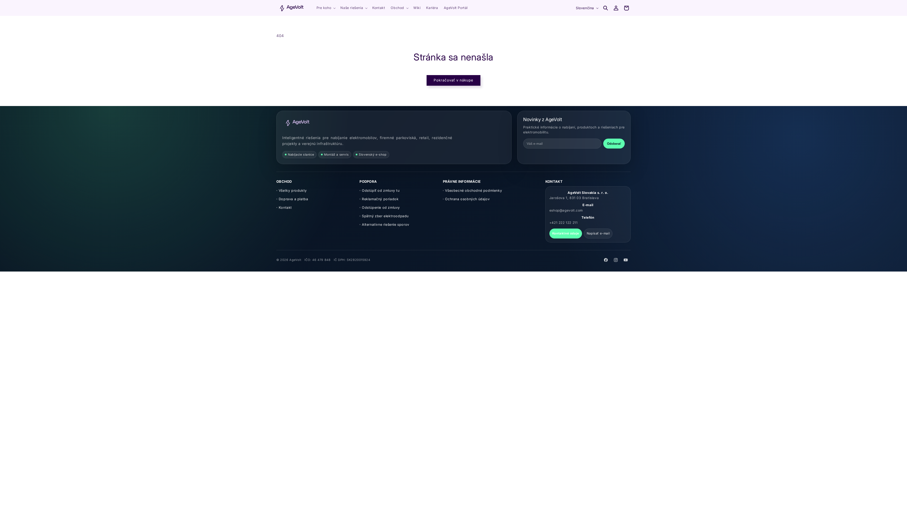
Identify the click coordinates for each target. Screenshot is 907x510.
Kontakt (285, 207)
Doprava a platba (293, 199)
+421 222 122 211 (563, 223)
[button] (326, 8)
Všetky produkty (293, 190)
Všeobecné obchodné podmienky (473, 190)
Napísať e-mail (598, 233)
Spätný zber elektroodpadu (385, 216)
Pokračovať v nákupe (453, 80)
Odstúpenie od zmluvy (381, 207)
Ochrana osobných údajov (467, 199)
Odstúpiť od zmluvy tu (380, 190)
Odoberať (614, 143)
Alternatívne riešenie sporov (385, 224)
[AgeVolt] (297, 123)
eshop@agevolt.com (566, 210)
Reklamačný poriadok (380, 199)
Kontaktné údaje (565, 233)
